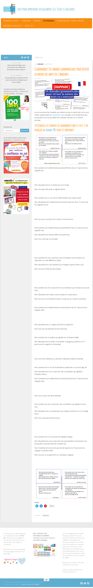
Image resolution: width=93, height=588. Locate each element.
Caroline (40, 64)
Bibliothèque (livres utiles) (12, 25)
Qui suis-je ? (29, 25)
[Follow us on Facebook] (22, 57)
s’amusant (56, 115)
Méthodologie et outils (11, 20)
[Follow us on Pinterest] (28, 57)
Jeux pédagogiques (48, 20)
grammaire (46, 515)
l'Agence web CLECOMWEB (30, 584)
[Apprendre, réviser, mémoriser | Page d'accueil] (9, 9)
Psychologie (36, 20)
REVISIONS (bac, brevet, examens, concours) (70, 20)
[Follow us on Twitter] (25, 57)
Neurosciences (26, 20)
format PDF (51, 130)
